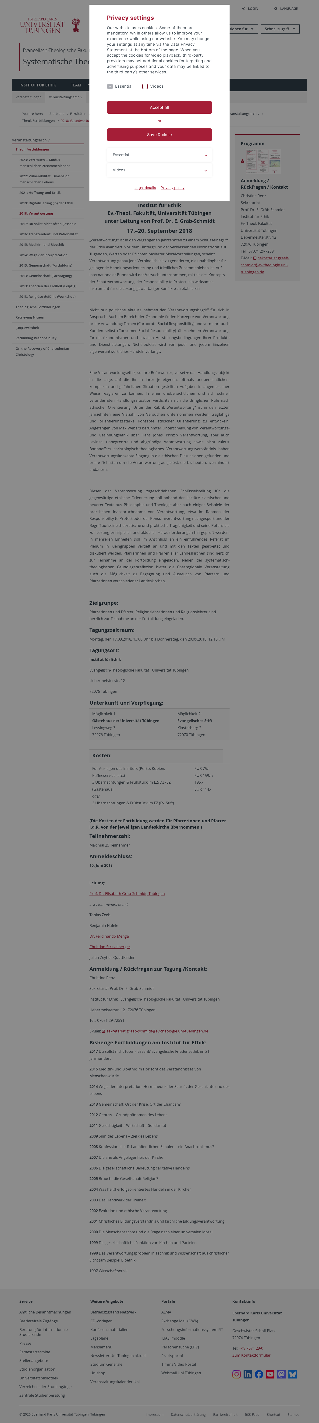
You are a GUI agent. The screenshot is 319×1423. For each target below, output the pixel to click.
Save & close (159, 134)
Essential (123, 86)
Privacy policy (172, 187)
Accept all (159, 107)
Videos (157, 86)
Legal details (145, 187)
